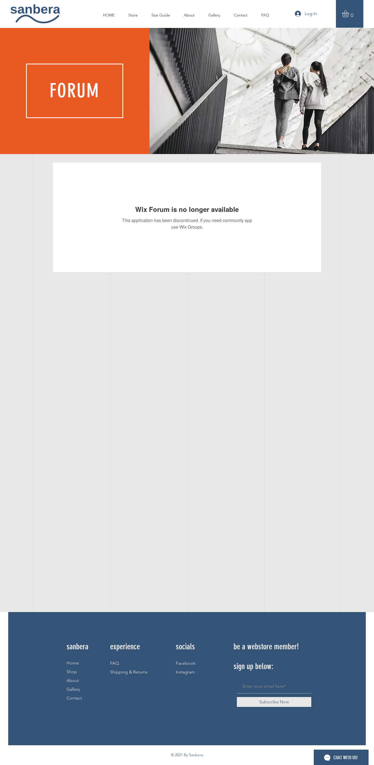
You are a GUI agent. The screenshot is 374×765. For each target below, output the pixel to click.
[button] (349, 13)
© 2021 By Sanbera (187, 754)
